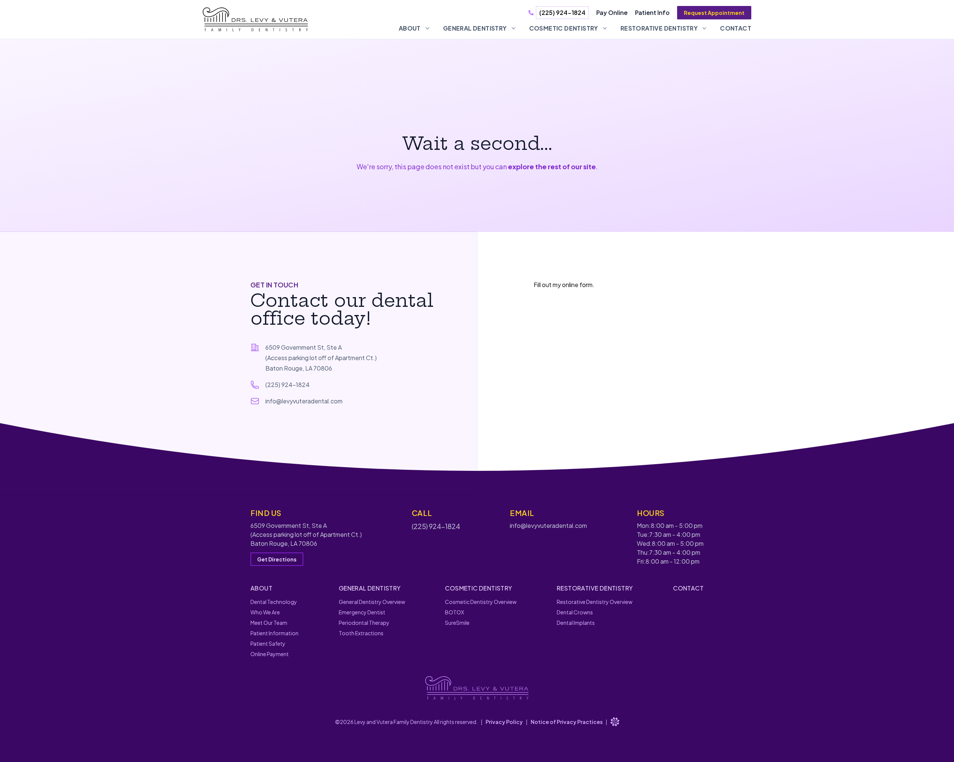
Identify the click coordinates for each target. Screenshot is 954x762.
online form (577, 285)
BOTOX (454, 612)
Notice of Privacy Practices (567, 721)
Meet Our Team (268, 622)
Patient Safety (267, 643)
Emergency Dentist (362, 612)
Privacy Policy (504, 721)
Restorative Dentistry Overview (594, 601)
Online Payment (269, 654)
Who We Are (265, 612)
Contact (735, 28)
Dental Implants (576, 622)
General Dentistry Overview (372, 601)
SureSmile (457, 622)
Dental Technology (273, 601)
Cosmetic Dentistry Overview (481, 601)
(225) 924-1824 (562, 12)
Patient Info (652, 12)
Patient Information (274, 633)
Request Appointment (714, 12)
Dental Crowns (575, 612)
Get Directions (277, 559)
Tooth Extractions (361, 633)
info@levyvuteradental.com (548, 525)
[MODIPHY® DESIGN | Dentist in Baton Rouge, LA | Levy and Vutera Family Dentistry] (614, 721)
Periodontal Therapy (364, 622)
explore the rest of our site (552, 166)
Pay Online (612, 12)
